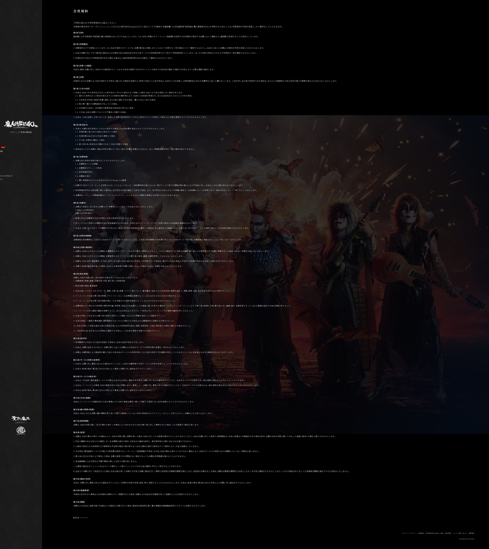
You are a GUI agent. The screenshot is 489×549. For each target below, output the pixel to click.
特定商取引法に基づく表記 (435, 533)
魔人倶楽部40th (21, 124)
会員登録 (471, 533)
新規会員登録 (26, 132)
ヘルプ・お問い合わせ (460, 533)
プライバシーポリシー (409, 533)
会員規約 (421, 533)
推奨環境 (448, 533)
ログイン (14, 132)
